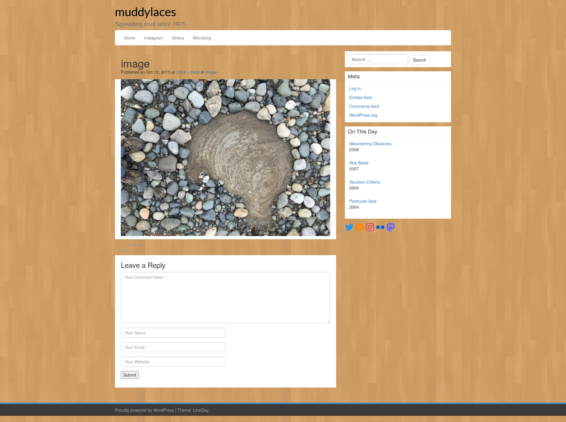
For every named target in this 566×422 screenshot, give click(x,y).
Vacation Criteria (364, 182)
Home (129, 38)
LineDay (200, 410)
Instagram (153, 38)
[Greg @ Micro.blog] (360, 227)
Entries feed (360, 97)
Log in (355, 88)
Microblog (202, 38)
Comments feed (364, 106)
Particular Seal (362, 201)
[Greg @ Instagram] (370, 227)
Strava (178, 38)
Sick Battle (359, 163)
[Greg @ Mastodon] (390, 227)
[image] (225, 157)
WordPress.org (363, 115)
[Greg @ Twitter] (349, 227)
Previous (131, 244)
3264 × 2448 (188, 72)
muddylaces (145, 13)
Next (127, 249)
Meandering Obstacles (370, 143)
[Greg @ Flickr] (380, 227)
